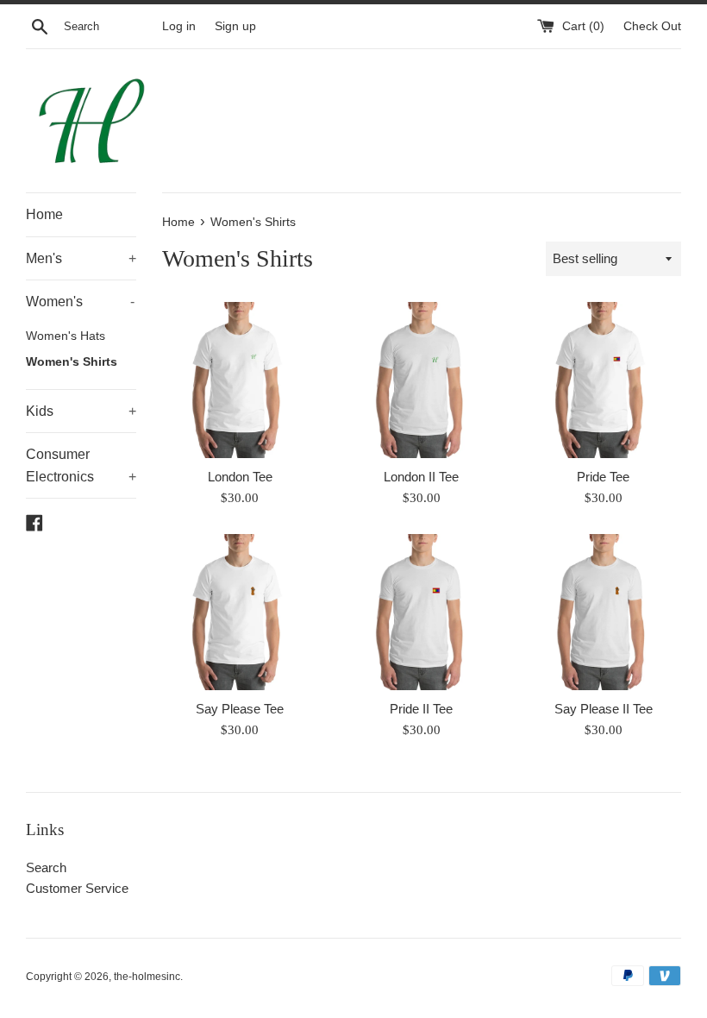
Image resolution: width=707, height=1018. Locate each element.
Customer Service (77, 888)
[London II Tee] (422, 380)
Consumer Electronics (81, 465)
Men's (81, 258)
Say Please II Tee (603, 708)
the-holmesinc (147, 977)
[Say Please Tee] (240, 612)
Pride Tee (603, 476)
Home (44, 214)
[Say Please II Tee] (603, 612)
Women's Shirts (71, 361)
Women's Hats (65, 336)
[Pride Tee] (603, 380)
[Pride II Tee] (422, 612)
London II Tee (421, 476)
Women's (80, 301)
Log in (179, 26)
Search (46, 867)
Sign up (235, 26)
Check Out (652, 26)
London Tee (240, 476)
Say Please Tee (240, 708)
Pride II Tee (421, 708)
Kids (81, 411)
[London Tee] (240, 380)
